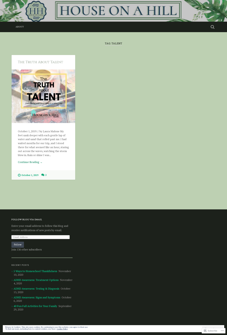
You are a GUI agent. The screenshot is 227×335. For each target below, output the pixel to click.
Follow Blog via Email (26, 219)
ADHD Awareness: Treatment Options (36, 280)
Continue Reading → (30, 162)
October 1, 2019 (29, 175)
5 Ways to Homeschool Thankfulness (35, 271)
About (20, 26)
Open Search (213, 27)
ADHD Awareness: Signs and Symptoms (37, 297)
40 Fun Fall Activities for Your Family (35, 306)
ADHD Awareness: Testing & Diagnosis (36, 288)
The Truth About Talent (40, 62)
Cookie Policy (62, 329)
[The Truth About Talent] (43, 96)
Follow (17, 244)
